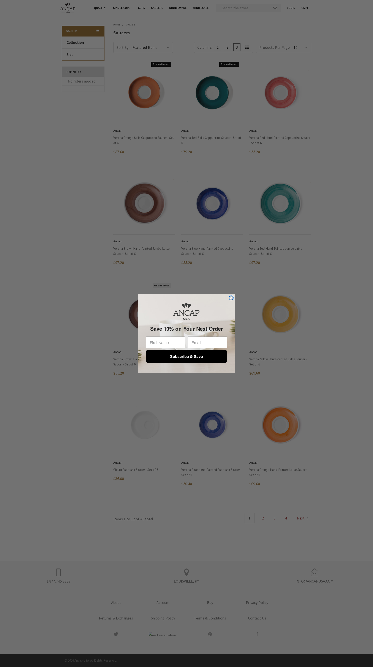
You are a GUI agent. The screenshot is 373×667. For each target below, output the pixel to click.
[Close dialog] (231, 298)
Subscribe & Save (186, 356)
